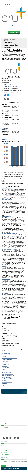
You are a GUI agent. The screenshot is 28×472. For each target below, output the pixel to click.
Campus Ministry (6, 216)
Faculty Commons (6, 372)
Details (6, 41)
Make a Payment (5, 454)
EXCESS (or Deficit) (7, 117)
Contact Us (3, 424)
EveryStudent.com (6, 300)
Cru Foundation (5, 364)
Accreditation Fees (5, 449)
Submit (3, 466)
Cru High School (6, 279)
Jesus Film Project (6, 377)
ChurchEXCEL (4, 453)
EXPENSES (5, 113)
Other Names (7, 47)
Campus (4, 356)
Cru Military (5, 293)
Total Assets (5, 132)
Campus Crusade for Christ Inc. (9, 358)
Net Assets (5, 134)
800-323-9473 (7, 427)
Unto (3, 385)
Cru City (4, 266)
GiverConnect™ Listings (10, 44)
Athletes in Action (6, 188)
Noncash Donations (4, 108)
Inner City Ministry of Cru (8, 375)
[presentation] (15, 39)
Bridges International (7, 200)
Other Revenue (5, 110)
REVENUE (4, 104)
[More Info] (4, 129)
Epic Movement (5, 371)
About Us (3, 445)
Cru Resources (5, 367)
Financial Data (8, 42)
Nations (4, 380)
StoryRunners (5, 383)
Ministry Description (9, 39)
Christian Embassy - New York (10, 233)
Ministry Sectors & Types (11, 45)
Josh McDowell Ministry (7, 379)
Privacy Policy (16, 468)
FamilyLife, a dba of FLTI (7, 374)
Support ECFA (4, 451)
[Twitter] (8, 96)
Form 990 (3, 447)
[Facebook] (5, 96)
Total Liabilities (6, 133)
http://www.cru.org (11, 86)
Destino (4, 369)
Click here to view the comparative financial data (13, 182)
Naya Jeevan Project (7, 382)
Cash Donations (6, 106)
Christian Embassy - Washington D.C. (11, 249)
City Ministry (5, 361)
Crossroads (4, 363)
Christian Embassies (7, 359)
